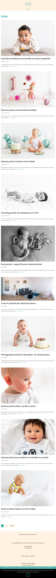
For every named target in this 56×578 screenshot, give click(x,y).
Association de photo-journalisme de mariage (41, 568)
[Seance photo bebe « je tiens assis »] (28, 385)
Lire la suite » (14, 66)
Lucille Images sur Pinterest (23, 568)
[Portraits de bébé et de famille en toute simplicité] (28, 38)
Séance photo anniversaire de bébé (18, 110)
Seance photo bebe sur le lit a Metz (18, 509)
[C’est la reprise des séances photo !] (28, 289)
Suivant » (12, 526)
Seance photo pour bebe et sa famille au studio (24, 457)
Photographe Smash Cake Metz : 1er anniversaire (25, 354)
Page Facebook (6, 568)
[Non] (54, 573)
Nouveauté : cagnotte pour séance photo (21, 264)
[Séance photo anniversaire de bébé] (28, 89)
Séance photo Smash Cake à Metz (18, 161)
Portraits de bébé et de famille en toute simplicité (25, 58)
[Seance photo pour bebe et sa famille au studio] (28, 437)
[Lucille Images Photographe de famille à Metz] (28, 4)
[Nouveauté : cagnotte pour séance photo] (28, 244)
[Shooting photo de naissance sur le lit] (28, 192)
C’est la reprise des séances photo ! (19, 303)
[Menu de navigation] (28, 9)
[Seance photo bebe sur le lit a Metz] (28, 488)
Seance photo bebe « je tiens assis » (19, 406)
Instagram (13, 568)
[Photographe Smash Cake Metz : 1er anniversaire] (28, 334)
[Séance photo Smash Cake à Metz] (28, 141)
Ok (28, 575)
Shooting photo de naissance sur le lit (20, 212)
